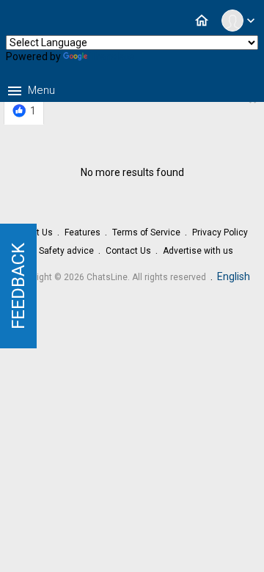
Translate (112, 56)
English (233, 276)
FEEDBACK (18, 286)
